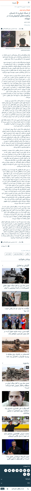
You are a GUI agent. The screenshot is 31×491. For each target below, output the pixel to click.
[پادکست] (7, 489)
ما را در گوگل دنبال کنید (18, 489)
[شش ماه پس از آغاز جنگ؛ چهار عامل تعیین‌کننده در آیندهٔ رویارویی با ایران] (15, 275)
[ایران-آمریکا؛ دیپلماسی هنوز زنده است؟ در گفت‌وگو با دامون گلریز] (15, 447)
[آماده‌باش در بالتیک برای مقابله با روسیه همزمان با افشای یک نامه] (15, 344)
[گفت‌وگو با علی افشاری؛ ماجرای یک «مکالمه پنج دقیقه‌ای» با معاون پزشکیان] (15, 398)
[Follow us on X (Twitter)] (13, 470)
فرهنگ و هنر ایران (25, 10)
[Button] (21, 29)
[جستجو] (27, 489)
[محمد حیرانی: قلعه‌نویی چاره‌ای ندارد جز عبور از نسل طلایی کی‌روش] (15, 424)
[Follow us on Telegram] (17, 470)
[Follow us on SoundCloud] (5, 470)
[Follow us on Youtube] (9, 470)
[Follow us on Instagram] (28, 474)
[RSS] (24, 470)
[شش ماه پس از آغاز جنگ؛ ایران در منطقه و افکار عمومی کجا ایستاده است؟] (15, 373)
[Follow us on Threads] (24, 474)
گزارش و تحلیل (23, 265)
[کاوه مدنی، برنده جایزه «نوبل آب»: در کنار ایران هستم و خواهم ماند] (15, 321)
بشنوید (26, 363)
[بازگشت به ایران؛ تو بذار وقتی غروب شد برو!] (15, 298)
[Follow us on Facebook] (20, 470)
